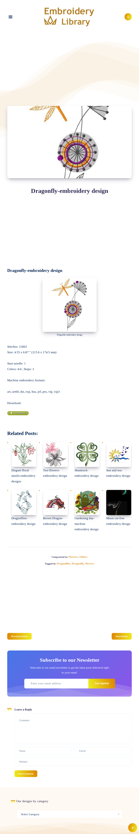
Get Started (102, 683)
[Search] (128, 16)
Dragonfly (78, 563)
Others (83, 556)
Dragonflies (63, 563)
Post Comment (25, 773)
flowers (89, 563)
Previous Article (19, 636)
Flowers (73, 556)
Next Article (122, 636)
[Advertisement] (69, 64)
